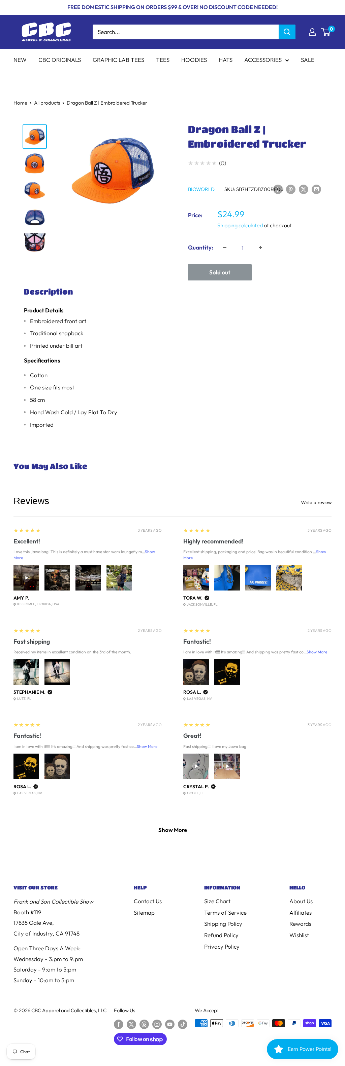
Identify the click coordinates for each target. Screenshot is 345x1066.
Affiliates (300, 912)
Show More (317, 651)
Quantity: (200, 247)
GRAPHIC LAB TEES (118, 59)
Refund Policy (221, 935)
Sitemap (144, 912)
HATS (225, 59)
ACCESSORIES (263, 59)
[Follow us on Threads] (144, 1024)
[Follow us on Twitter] (131, 1024)
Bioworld (201, 189)
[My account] (312, 32)
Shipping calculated (240, 225)
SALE (307, 59)
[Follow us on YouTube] (170, 1024)
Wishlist (299, 935)
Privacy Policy (222, 946)
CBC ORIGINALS (59, 59)
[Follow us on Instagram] (157, 1024)
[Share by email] (316, 188)
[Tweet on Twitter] (303, 188)
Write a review (316, 502)
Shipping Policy (223, 923)
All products (47, 103)
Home (20, 103)
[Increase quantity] (260, 247)
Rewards (300, 923)
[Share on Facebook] (278, 188)
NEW (20, 59)
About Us (301, 901)
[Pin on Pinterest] (290, 188)
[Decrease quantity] (225, 247)
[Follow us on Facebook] (118, 1024)
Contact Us (148, 901)
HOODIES (194, 59)
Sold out (219, 272)
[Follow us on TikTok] (182, 1024)
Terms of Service (225, 912)
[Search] (287, 32)
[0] (326, 32)
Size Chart (217, 901)
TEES (162, 59)
